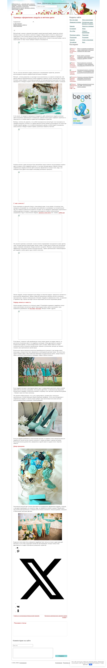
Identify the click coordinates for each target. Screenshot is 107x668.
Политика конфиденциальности (60, 3)
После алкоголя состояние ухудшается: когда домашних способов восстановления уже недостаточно (85, 65)
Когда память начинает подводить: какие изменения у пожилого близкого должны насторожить (85, 57)
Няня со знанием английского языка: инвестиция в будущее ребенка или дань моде (85, 50)
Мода (83, 28)
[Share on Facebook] (17, 548)
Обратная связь (46, 3)
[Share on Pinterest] (18, 552)
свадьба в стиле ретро (45, 212)
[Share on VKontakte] (18, 607)
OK (90, 664)
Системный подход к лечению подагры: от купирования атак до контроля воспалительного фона (85, 72)
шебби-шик (62, 212)
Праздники (85, 35)
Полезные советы (75, 35)
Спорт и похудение (87, 40)
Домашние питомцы (75, 22)
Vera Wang (32, 308)
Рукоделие (85, 37)
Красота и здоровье (88, 26)
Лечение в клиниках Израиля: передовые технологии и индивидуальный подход (85, 78)
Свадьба (72, 40)
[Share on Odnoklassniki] (18, 611)
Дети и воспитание (87, 20)
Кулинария (73, 28)
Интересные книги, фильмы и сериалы (87, 23)
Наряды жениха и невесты (20, 25)
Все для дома (74, 20)
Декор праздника (17, 26)
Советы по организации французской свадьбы (26, 615)
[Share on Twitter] (42, 603)
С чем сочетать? (17, 23)
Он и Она (72, 31)
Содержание (23, 662)
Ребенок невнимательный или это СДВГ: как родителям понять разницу (85, 85)
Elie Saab (38, 308)
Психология (73, 37)
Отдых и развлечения (85, 31)
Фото (83, 42)
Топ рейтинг (73, 42)
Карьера (72, 26)
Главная (39, 3)
